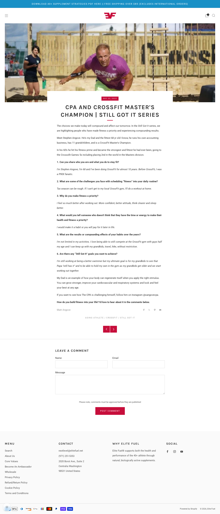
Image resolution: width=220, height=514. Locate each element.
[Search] (213, 15)
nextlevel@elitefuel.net (71, 450)
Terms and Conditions (17, 493)
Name (58, 358)
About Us (10, 456)
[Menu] (6, 15)
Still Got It (127, 318)
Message (60, 372)
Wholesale (10, 472)
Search (8, 450)
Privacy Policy (12, 477)
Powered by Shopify (188, 509)
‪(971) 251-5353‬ (66, 456)
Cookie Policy (12, 487)
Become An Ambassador (18, 466)
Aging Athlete (94, 318)
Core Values (11, 461)
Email (115, 358)
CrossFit (112, 318)
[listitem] (110, 4)
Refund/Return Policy (16, 482)
